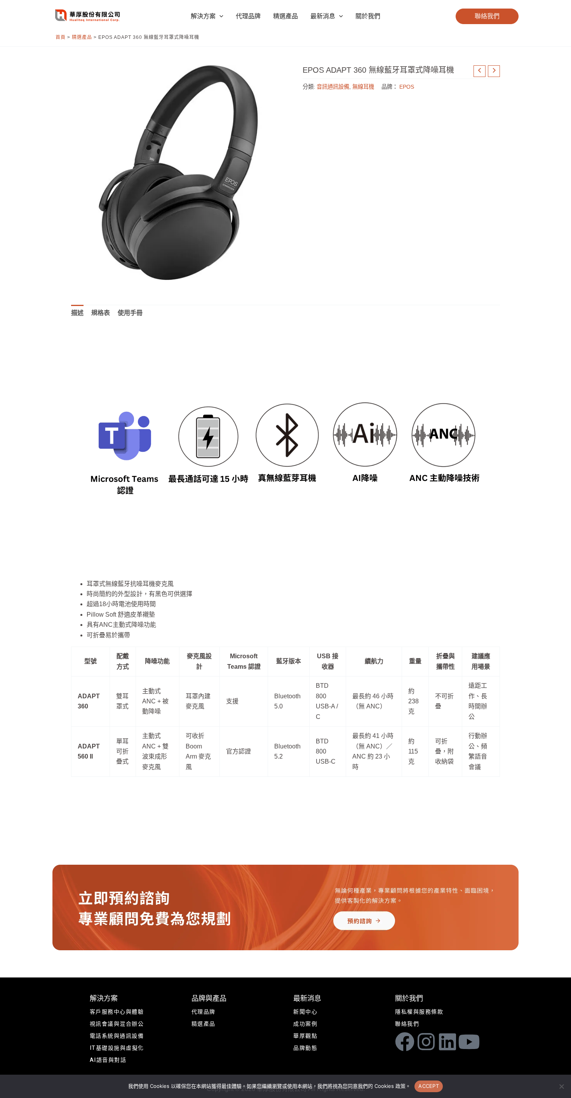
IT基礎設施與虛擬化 (117, 1048)
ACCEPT (428, 1086)
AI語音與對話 (108, 1060)
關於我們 (409, 998)
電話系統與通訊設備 (117, 1036)
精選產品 (82, 37)
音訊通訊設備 (333, 87)
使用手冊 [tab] (130, 312)
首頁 (61, 37)
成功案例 (305, 1024)
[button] (219, 16)
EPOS (406, 87)
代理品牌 (203, 1012)
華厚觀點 (305, 1036)
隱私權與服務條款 (419, 1012)
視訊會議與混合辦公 (117, 1024)
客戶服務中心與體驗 (117, 1012)
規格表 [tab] (100, 312)
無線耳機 (363, 87)
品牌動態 (305, 1048)
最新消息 (307, 998)
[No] (561, 1086)
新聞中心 (305, 1012)
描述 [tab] (77, 312)
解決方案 (104, 998)
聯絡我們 (407, 1024)
